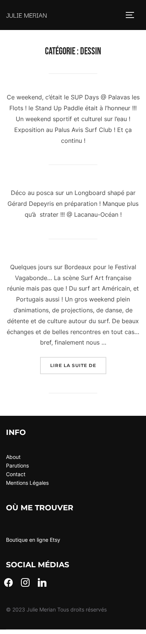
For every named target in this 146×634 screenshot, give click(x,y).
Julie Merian (26, 15)
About (13, 457)
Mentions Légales (27, 483)
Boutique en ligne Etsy (33, 540)
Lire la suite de (78, 365)
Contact (15, 474)
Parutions (17, 465)
